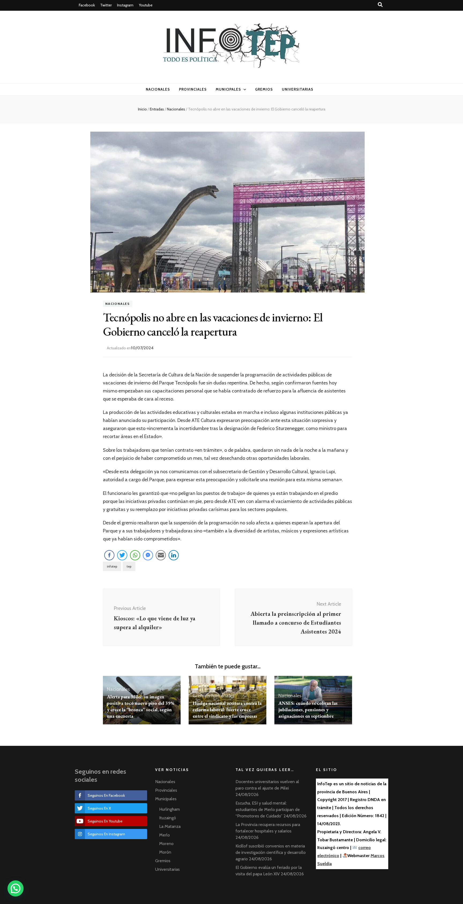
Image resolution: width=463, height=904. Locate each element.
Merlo (164, 835)
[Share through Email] (161, 555)
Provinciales (193, 89)
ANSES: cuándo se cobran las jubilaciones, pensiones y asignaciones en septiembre (308, 709)
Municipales (228, 89)
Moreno (166, 843)
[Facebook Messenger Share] (148, 555)
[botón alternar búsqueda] (380, 4)
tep (129, 566)
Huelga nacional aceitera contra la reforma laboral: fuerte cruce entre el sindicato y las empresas (227, 709)
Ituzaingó (167, 817)
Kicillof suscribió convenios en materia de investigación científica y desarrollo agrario (271, 852)
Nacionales (158, 89)
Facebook (87, 5)
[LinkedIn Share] (174, 555)
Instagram (125, 5)
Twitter (106, 5)
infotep (112, 566)
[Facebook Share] (109, 555)
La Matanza (170, 826)
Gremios (264, 89)
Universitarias (297, 89)
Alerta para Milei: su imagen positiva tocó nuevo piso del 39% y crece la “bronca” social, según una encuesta (140, 706)
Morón (165, 852)
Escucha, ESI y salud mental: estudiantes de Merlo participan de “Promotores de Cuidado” (268, 809)
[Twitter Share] (122, 555)
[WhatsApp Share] (135, 555)
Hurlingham (169, 809)
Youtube (145, 5)
